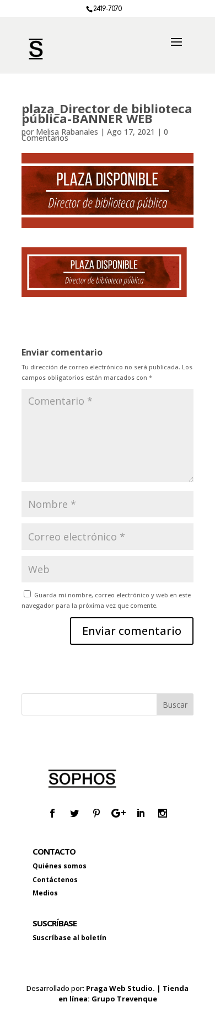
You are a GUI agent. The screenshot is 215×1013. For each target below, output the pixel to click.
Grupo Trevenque (124, 999)
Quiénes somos (60, 866)
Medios (45, 893)
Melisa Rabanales (67, 131)
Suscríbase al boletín (69, 937)
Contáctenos (55, 879)
